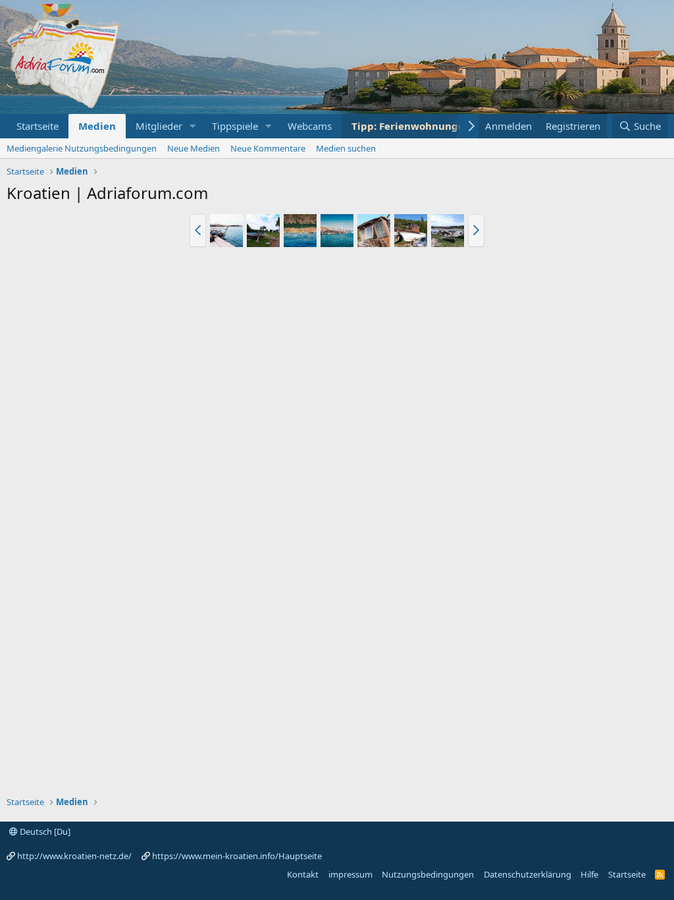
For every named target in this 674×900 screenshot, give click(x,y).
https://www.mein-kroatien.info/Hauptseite (237, 856)
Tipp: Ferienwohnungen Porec (426, 125)
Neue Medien (193, 148)
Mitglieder (159, 125)
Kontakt (303, 874)
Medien (97, 125)
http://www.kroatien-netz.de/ (74, 856)
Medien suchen (346, 148)
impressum (350, 874)
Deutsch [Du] (44, 831)
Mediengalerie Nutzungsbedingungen (82, 148)
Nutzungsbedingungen (428, 874)
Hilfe (589, 874)
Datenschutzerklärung (527, 874)
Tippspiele (235, 125)
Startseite (37, 125)
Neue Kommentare (267, 148)
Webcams (310, 125)
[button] (193, 126)
